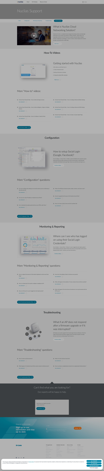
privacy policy (31, 461)
